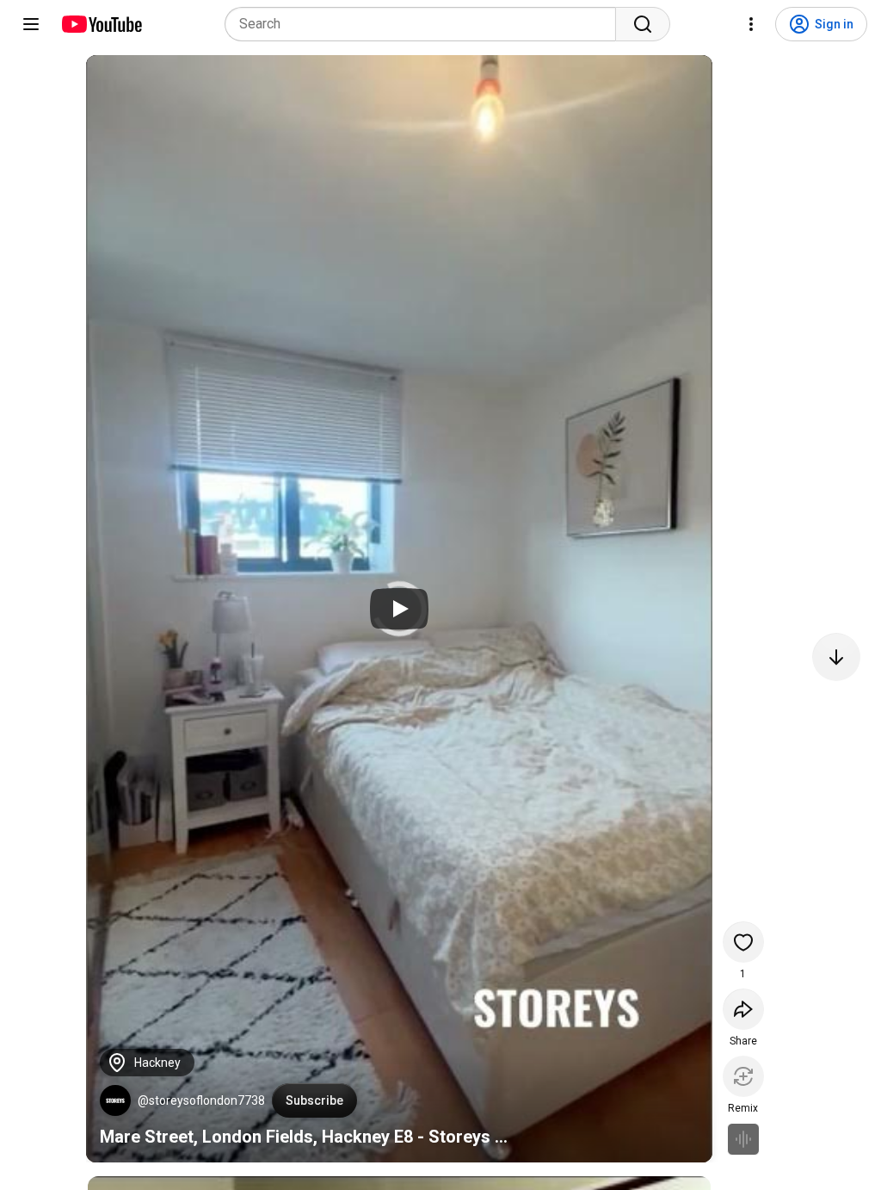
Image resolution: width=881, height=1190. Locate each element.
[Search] (642, 24)
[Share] (743, 1009)
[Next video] (836, 657)
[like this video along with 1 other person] (743, 942)
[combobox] (425, 24)
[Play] (399, 608)
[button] (115, 1100)
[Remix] (743, 1076)
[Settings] (751, 24)
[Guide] (31, 24)
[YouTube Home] (101, 24)
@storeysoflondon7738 (201, 1100)
